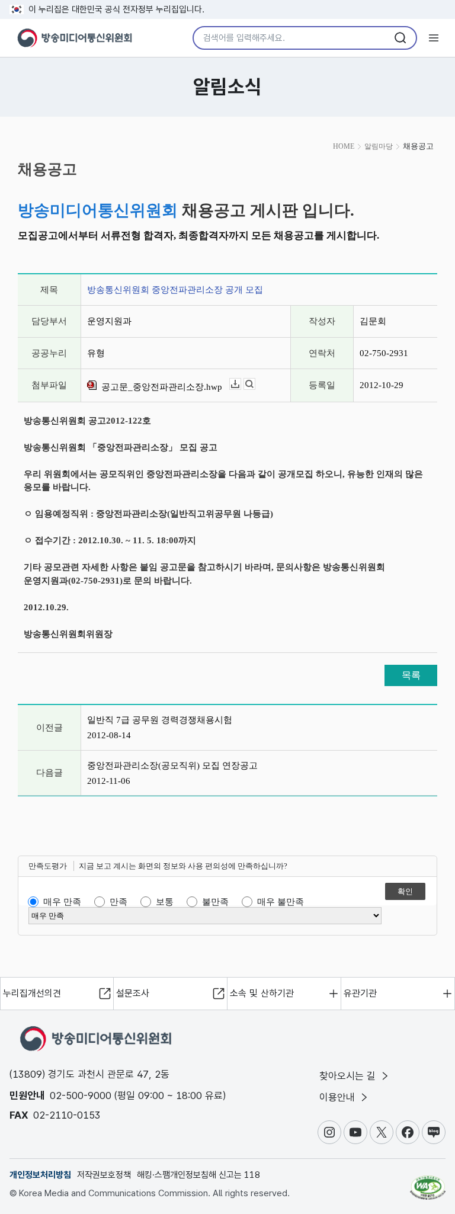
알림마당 (378, 146)
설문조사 (132, 993)
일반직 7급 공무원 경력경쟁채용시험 (159, 720)
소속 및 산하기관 (262, 993)
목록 (411, 675)
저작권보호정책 (104, 1175)
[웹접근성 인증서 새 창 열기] (428, 1183)
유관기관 (360, 993)
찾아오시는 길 (349, 1076)
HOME (343, 146)
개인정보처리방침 (40, 1175)
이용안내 (338, 1097)
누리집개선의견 (32, 993)
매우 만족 (62, 902)
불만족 (215, 902)
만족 (118, 902)
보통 (165, 902)
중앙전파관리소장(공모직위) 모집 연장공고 (172, 765)
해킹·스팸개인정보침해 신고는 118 (198, 1175)
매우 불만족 (280, 902)
